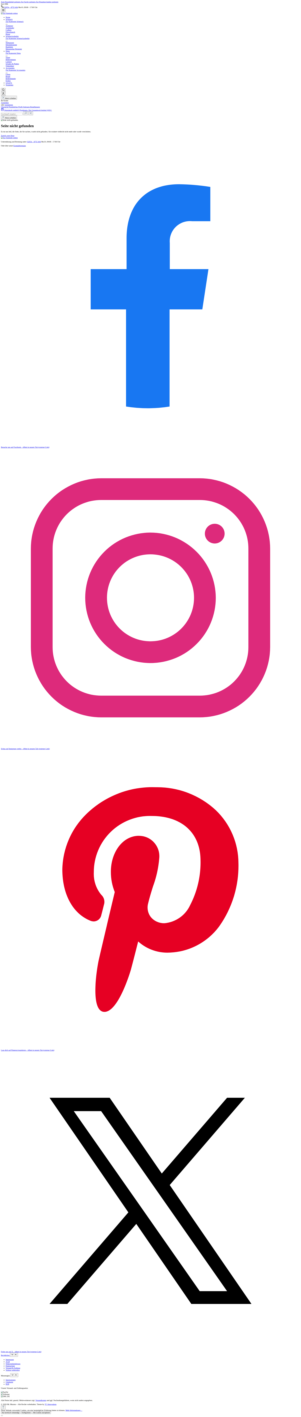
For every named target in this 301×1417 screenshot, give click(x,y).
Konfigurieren (26, 1413)
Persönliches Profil (16, 107)
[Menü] (3, 10)
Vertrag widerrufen (13, 1370)
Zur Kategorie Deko (13, 53)
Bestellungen (35, 107)
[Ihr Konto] (3, 94)
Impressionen (11, 1380)
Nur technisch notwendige (10, 1413)
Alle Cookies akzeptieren (41, 1413)
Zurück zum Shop (7, 136)
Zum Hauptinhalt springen (11, 2)
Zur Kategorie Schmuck (15, 22)
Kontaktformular (19, 146)
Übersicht (5, 107)
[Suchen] (3, 90)
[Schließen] (2, 1415)
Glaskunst (9, 1382)
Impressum (10, 1360)
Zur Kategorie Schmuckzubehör (18, 38)
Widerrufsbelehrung (13, 1364)
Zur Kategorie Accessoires (15, 70)
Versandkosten (40, 1400)
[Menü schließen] (7, 24)
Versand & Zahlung (13, 1368)
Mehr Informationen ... (73, 1410)
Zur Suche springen (28, 2)
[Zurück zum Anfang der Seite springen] (3, 1407)
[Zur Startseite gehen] (9, 13)
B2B (7, 1384)
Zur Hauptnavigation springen (47, 2)
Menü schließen (10, 98)
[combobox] (12, 114)
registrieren (9, 105)
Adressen (26, 107)
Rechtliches (5, 1355)
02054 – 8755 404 (11, 7)
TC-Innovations (50, 1404)
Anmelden (5, 103)
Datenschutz (10, 1366)
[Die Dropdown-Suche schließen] (30, 113)
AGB (8, 1362)
